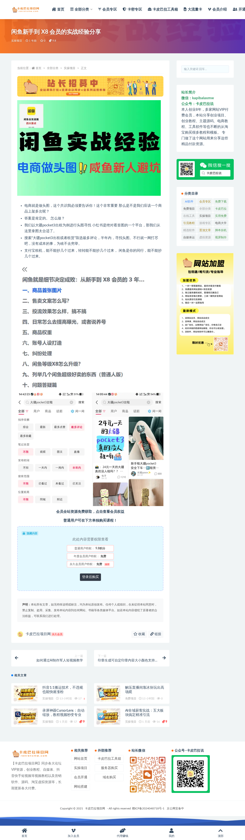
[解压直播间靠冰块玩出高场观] (108, 694)
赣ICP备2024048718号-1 (148, 808)
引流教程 (189, 224)
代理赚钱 (122, 836)
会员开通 (80, 777)
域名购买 (109, 777)
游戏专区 (205, 224)
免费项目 (130, 698)
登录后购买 (90, 577)
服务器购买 (109, 768)
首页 (38, 68)
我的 (171, 836)
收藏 (141, 634)
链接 (157, 634)
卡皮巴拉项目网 (44, 634)
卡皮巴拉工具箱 (221, 209)
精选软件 (189, 231)
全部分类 (52, 68)
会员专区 (205, 202)
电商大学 (221, 224)
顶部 (220, 836)
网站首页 (80, 758)
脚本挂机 (221, 231)
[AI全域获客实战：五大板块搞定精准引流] (108, 717)
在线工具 (189, 216)
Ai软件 (189, 202)
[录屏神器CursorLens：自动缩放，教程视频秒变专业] (26, 717)
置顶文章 (205, 231)
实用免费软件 (221, 216)
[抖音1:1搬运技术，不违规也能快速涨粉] (26, 694)
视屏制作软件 (221, 238)
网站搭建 (80, 786)
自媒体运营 (189, 238)
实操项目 (16, 40)
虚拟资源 (205, 238)
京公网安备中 (175, 808)
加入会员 (73, 836)
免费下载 (221, 202)
